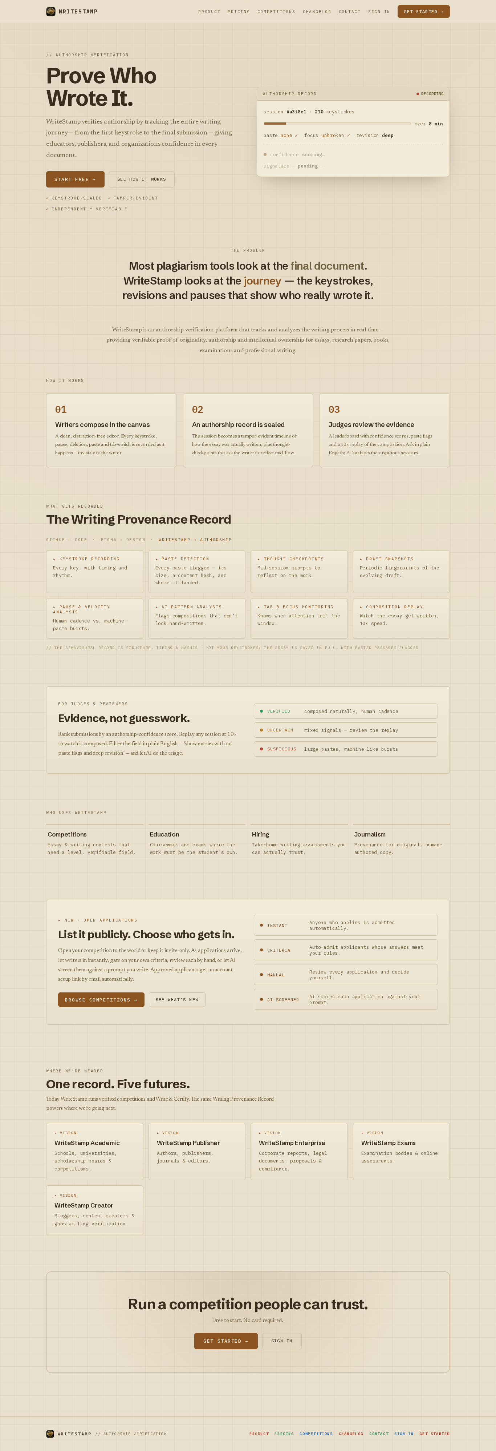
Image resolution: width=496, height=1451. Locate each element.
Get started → (424, 11)
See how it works (141, 179)
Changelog (317, 11)
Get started (434, 1433)
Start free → (75, 179)
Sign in (379, 11)
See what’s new (177, 999)
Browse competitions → (101, 1000)
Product (209, 11)
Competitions (276, 11)
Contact (350, 11)
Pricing (239, 11)
